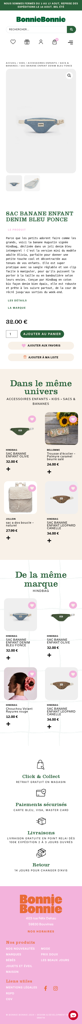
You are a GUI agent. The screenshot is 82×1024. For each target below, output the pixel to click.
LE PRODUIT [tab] (17, 230)
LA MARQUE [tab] (17, 308)
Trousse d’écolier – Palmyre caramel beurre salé (61, 456)
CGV (9, 999)
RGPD (10, 993)
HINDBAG (41, 590)
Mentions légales (21, 987)
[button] (70, 42)
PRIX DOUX (49, 954)
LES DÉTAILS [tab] (17, 300)
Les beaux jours (55, 960)
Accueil (11, 63)
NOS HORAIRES (41, 931)
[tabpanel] (41, 265)
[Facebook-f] (45, 988)
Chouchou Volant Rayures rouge (19, 710)
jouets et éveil (19, 966)
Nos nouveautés (20, 948)
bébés (11, 960)
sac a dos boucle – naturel (20, 524)
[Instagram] (55, 988)
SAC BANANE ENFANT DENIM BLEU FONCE (18, 642)
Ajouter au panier (42, 334)
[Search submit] (71, 29)
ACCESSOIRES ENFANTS (42, 63)
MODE (45, 948)
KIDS (22, 63)
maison (12, 971)
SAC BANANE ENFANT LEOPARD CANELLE (61, 525)
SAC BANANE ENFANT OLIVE (17, 455)
